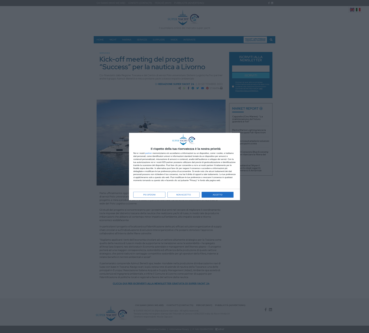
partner (148, 153)
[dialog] (184, 166)
